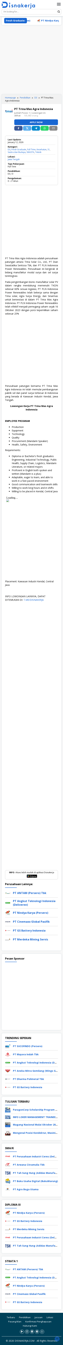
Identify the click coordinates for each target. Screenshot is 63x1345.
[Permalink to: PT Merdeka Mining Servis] (7, 939)
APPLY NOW (36, 122)
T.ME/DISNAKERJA (34, 599)
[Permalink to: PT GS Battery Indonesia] (7, 930)
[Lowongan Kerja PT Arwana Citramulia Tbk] (7, 1164)
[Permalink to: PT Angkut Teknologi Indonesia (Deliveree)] (7, 902)
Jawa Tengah (14, 159)
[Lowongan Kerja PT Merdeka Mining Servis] (7, 1228)
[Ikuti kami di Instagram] (27, 1332)
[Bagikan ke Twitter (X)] (27, 128)
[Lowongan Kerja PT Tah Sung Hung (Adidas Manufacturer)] (7, 1172)
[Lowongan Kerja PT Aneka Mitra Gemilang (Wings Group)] (7, 1070)
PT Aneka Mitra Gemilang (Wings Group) (37, 1070)
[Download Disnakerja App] (22, 1332)
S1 (49, 149)
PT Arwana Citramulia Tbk (29, 1164)
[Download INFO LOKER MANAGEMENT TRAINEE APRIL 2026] (7, 1117)
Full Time (31, 149)
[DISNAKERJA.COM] (19, 5)
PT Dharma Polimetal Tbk (28, 1079)
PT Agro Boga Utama (25, 1189)
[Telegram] (36, 128)
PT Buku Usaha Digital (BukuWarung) (35, 1181)
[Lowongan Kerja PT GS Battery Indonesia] (7, 1087)
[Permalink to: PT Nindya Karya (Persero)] (7, 912)
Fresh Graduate (18, 149)
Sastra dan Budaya (17, 152)
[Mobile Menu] (58, 4)
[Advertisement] (31, 59)
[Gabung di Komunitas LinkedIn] (32, 1332)
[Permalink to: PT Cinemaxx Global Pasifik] (7, 921)
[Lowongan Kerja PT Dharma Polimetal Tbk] (7, 1078)
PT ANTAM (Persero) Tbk (29, 893)
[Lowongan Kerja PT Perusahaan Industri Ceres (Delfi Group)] (7, 1156)
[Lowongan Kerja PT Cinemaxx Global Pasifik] (7, 1293)
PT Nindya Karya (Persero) (30, 913)
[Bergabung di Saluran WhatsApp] (42, 1332)
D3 (9, 149)
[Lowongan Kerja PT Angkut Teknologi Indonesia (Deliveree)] (7, 1062)
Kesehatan (42, 149)
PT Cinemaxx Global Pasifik (31, 921)
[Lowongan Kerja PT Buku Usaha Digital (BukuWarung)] (7, 1180)
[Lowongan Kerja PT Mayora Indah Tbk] (7, 1054)
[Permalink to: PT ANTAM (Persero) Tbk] (7, 892)
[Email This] (53, 128)
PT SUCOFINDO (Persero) (27, 1046)
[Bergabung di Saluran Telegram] (37, 1332)
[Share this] (18, 128)
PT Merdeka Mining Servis (30, 939)
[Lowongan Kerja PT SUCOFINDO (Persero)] (7, 1046)
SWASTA (30, 152)
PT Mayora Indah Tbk (26, 1054)
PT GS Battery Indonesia (29, 930)
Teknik (38, 152)
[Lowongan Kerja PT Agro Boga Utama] (7, 1189)
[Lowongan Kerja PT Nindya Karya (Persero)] (7, 1212)
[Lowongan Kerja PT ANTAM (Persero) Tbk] (7, 1269)
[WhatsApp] (44, 128)
